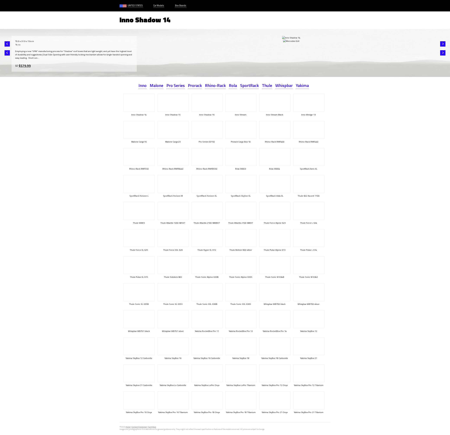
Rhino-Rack (215, 85)
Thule (267, 85)
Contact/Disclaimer (139, 427)
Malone (156, 85)
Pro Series (175, 85)
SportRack (249, 85)
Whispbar (284, 85)
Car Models (158, 5)
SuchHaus (152, 427)
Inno (143, 85)
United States (135, 5)
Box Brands (180, 5)
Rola (233, 85)
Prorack (195, 85)
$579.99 (25, 65)
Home (128, 427)
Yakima (302, 85)
